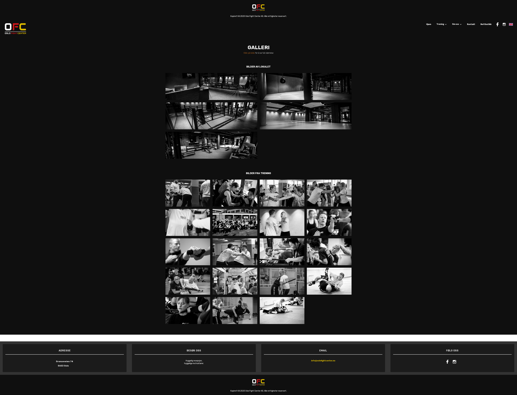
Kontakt (471, 24)
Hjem (428, 24)
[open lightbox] (211, 86)
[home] (15, 28)
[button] (441, 25)
